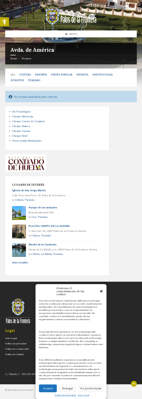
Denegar (67, 388)
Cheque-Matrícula (22, 116)
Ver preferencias (90, 388)
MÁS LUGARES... (20, 262)
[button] (4, 21)
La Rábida (46, 254)
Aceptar (48, 388)
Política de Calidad (14, 354)
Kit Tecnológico (21, 111)
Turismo (34, 80)
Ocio (34, 217)
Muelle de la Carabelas (42, 244)
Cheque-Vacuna (21, 131)
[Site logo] (71, 23)
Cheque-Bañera (21, 126)
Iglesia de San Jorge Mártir (29, 190)
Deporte (41, 74)
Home (13, 58)
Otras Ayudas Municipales (27, 140)
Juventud (17, 80)
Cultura (25, 74)
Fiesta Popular (61, 74)
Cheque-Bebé (20, 135)
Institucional (102, 74)
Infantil (82, 74)
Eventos (26, 58)
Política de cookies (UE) (17, 349)
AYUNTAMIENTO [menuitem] (126, 390)
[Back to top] (134, 384)
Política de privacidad (65, 395)
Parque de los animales (43, 207)
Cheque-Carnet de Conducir (28, 121)
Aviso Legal (83, 395)
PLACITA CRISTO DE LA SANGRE (49, 226)
